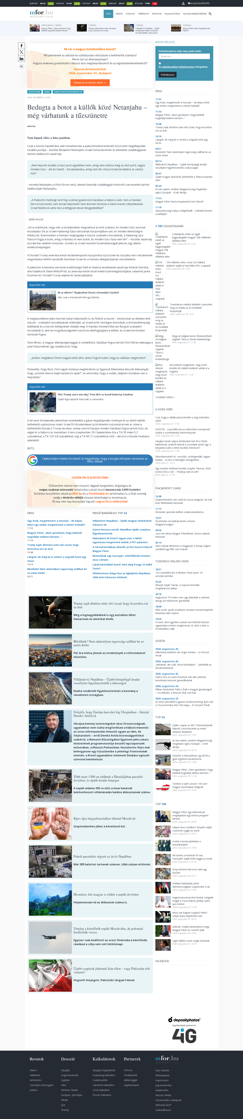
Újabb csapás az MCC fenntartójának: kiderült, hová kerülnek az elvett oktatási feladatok (192, 728)
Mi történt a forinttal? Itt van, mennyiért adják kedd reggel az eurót (192, 857)
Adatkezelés (161, 1090)
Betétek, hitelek (69, 1090)
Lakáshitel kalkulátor (103, 1085)
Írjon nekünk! (162, 1070)
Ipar (63, 1104)
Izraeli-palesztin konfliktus (68, 92)
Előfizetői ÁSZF (163, 1105)
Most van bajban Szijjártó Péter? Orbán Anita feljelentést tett (189, 914)
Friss (108, 13)
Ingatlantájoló (131, 1085)
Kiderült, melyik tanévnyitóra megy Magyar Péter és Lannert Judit (190, 928)
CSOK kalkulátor (101, 1090)
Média (64, 1099)
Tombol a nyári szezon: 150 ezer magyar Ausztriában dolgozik (189, 785)
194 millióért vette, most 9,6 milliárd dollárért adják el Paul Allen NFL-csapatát (188, 264)
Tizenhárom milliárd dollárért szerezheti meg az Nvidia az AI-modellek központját (191, 308)
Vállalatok (35, 1075)
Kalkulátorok (172, 13)
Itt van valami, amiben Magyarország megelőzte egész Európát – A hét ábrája (192, 744)
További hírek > (165, 397)
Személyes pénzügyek (41, 1085)
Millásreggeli (130, 1080)
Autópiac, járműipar (71, 1095)
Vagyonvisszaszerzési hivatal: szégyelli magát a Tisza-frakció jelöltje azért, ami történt (192, 901)
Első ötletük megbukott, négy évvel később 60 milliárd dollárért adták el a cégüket (189, 368)
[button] (183, 3)
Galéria (33, 1090)
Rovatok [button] (157, 13)
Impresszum (162, 1080)
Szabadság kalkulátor (104, 1075)
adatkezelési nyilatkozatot (178, 66)
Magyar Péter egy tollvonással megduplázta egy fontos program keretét (190, 815)
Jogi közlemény (163, 1085)
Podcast (130, 13)
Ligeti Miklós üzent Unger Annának (190, 940)
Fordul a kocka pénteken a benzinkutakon (186, 843)
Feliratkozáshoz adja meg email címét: (180, 51)
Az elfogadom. (183, 66)
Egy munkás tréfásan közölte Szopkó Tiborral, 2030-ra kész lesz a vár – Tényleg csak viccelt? (183, 470)
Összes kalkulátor (102, 1095)
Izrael (47, 92)
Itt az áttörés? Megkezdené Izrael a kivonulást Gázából (88, 292)
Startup (65, 1109)
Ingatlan (65, 1080)
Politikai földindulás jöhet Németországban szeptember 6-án (191, 885)
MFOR (40, 14)
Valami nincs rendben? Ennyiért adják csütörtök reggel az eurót (192, 829)
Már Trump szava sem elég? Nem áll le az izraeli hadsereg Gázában (95, 394)
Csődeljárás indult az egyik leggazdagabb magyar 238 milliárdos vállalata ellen (191, 237)
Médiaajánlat (162, 1075)
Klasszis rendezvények (194, 13)
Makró (33, 1070)
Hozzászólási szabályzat (168, 1100)
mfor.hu (128, 1070)
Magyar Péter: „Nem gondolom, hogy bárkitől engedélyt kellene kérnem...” (192, 771)
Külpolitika (34, 92)
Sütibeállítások (163, 1110)
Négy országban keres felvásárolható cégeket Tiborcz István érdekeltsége (192, 337)
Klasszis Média (163, 1095)
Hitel (63, 1085)
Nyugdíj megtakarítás (104, 1070)
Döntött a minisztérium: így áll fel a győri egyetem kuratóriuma (191, 757)
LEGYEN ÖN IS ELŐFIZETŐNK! (90, 477)
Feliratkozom (167, 74)
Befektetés (35, 1080)
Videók (119, 13)
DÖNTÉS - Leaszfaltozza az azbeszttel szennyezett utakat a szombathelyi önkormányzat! (182, 431)
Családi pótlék (100, 1080)
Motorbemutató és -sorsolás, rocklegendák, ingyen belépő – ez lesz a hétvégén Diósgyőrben (182, 458)
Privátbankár (130, 1075)
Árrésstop (143, 13)
